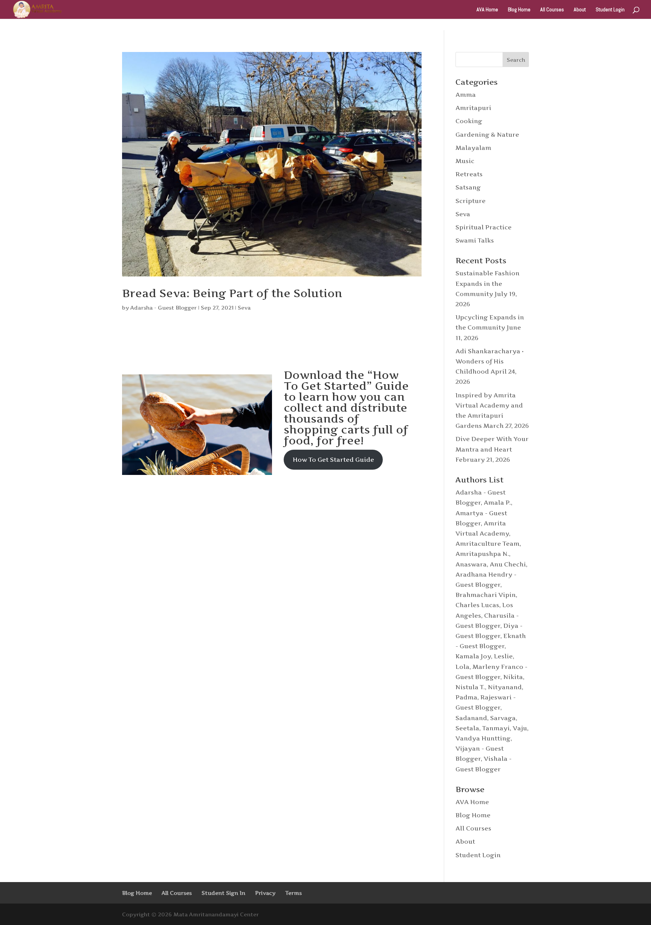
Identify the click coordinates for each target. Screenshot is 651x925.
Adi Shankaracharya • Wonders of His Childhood (489, 361)
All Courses (552, 10)
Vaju (520, 728)
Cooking (468, 121)
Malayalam (473, 147)
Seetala (467, 728)
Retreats (469, 174)
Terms (293, 893)
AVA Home (487, 10)
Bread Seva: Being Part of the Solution (232, 293)
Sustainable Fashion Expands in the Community (487, 283)
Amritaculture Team (487, 543)
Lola (462, 666)
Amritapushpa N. (482, 553)
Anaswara (471, 564)
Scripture (470, 201)
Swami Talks (474, 240)
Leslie (503, 656)
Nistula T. (470, 687)
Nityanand (505, 687)
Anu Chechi (508, 564)
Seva (244, 307)
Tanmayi (496, 728)
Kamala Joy (473, 656)
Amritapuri (473, 107)
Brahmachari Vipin (485, 594)
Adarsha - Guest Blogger (163, 307)
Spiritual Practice (483, 227)
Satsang (468, 187)
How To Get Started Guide (333, 459)
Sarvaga (503, 718)
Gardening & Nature (487, 134)
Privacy (265, 893)
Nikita (513, 677)
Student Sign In (223, 893)
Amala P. (497, 502)
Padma (466, 697)
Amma (465, 94)
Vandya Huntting (482, 738)
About (580, 10)
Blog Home (519, 10)
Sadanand (471, 718)
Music (464, 161)
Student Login (610, 10)
